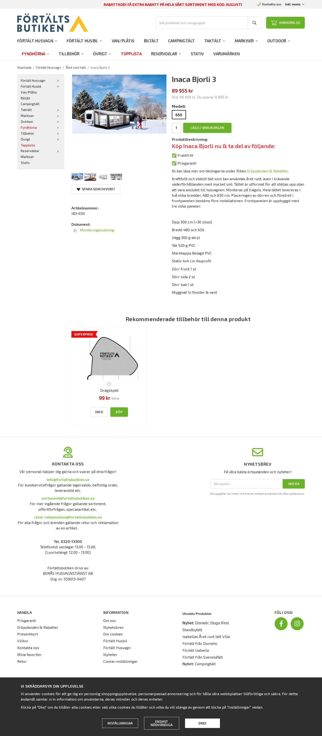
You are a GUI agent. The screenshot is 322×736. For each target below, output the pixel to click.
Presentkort (27, 634)
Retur (22, 661)
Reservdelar (164, 53)
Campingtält (181, 40)
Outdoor (276, 40)
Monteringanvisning (96, 230)
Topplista (131, 53)
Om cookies (113, 634)
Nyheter (110, 654)
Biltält (151, 40)
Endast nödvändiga (162, 723)
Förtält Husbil (82, 40)
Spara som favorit (97, 189)
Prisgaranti (26, 620)
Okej (202, 723)
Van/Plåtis (123, 40)
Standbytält (192, 629)
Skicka (294, 484)
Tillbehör (69, 53)
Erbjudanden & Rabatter (267, 171)
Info (99, 412)
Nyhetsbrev (113, 627)
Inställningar (120, 723)
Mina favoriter (29, 654)
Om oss (109, 620)
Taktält (212, 40)
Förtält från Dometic (200, 643)
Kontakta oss (271, 4)
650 (178, 114)
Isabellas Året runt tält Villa (206, 636)
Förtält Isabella (195, 650)
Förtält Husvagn (35, 40)
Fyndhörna (33, 53)
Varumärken (226, 53)
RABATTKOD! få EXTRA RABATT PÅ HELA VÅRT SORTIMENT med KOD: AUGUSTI (173, 4)
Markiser (244, 40)
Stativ (197, 53)
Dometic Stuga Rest (212, 623)
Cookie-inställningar (120, 661)
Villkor (23, 640)
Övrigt (100, 53)
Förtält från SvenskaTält (202, 657)
